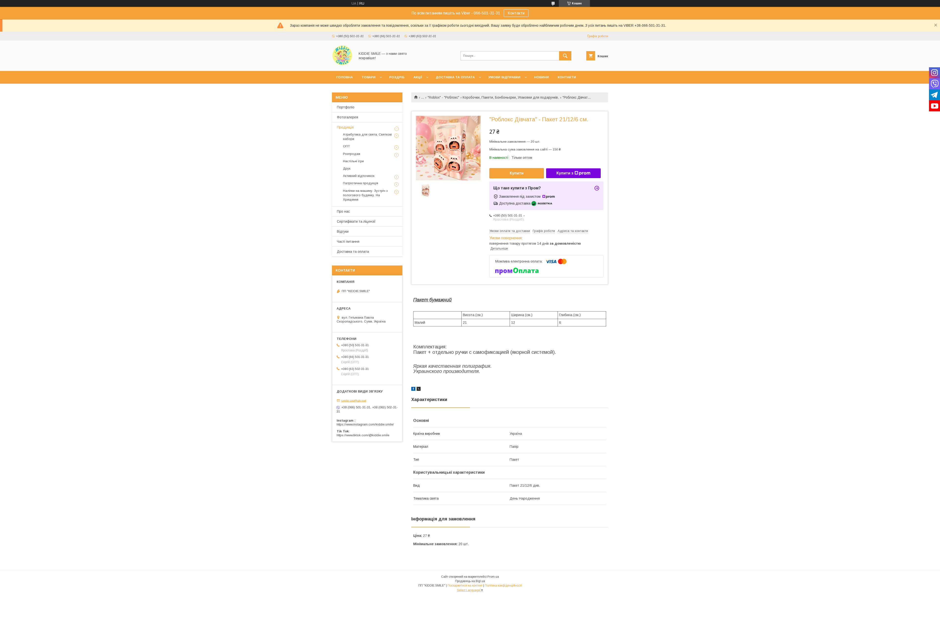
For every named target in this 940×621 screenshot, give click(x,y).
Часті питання (348, 241)
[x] (419, 389)
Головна (344, 77)
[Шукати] (565, 55)
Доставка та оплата (455, 77)
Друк (347, 168)
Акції (417, 77)
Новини (541, 77)
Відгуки (343, 231)
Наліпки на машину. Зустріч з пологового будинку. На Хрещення (365, 195)
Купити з (564, 173)
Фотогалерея (347, 117)
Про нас (343, 211)
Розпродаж (351, 154)
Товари (369, 77)
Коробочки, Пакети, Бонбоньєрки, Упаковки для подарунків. (511, 97)
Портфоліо (345, 107)
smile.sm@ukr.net (353, 400)
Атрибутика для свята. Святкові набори (367, 137)
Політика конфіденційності (503, 585)
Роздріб (397, 77)
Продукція (345, 127)
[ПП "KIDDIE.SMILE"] (342, 65)
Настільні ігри (353, 161)
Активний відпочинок (359, 176)
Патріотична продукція (360, 183)
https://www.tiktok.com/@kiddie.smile (363, 435)
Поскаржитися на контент (464, 585)
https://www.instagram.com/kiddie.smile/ (365, 424)
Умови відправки (504, 77)
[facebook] (413, 389)
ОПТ (346, 146)
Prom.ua (493, 576)
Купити (517, 173)
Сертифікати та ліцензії (356, 221)
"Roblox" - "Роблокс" (443, 97)
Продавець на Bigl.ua (470, 581)
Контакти (516, 13)
